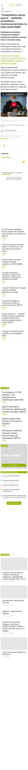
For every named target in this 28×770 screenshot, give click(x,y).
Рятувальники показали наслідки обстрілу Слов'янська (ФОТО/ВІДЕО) (12, 262)
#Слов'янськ (4, 125)
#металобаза (16, 125)
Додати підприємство (14, 503)
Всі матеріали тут (14, 465)
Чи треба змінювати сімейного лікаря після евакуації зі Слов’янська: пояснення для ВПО (11, 276)
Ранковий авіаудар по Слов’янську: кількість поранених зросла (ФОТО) (12, 303)
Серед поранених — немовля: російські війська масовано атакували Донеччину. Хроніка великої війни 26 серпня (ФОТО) (13, 318)
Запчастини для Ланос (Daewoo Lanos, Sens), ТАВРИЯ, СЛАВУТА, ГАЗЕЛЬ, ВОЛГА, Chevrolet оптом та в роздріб (13, 626)
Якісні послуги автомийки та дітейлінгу (14, 653)
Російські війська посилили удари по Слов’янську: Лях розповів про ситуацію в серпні (13, 247)
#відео (2, 126)
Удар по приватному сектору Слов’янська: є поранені (12, 421)
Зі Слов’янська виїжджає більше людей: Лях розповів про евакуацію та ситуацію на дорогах (14, 232)
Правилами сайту (6, 174)
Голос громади (11, 455)
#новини (10, 125)
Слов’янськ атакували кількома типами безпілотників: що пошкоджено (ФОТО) (12, 434)
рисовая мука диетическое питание (13, 601)
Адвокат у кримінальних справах (12, 612)
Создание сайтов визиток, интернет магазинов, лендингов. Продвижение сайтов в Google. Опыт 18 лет (14, 576)
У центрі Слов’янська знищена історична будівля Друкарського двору (14, 290)
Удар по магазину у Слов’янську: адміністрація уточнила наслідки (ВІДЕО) (14, 409)
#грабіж (22, 125)
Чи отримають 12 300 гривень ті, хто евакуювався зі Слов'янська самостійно (12, 396)
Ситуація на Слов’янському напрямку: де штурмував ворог (12, 333)
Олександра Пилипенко (10, 130)
